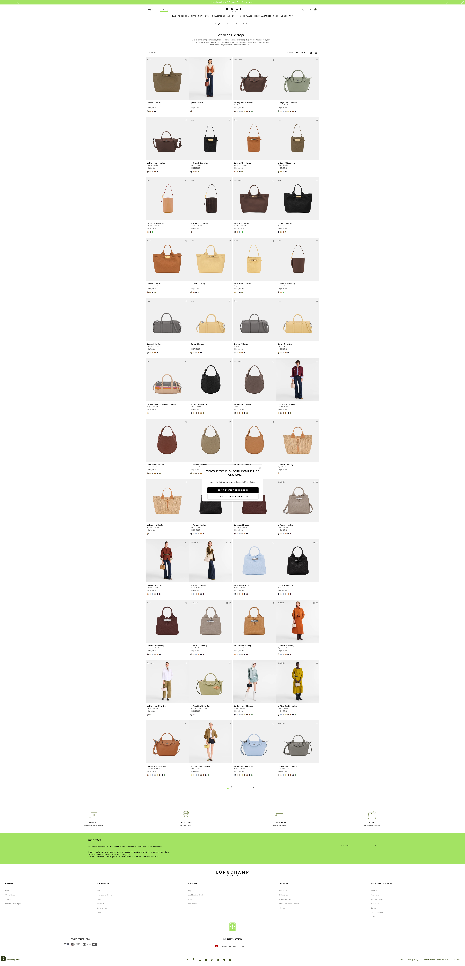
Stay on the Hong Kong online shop (233, 497)
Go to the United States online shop (233, 490)
